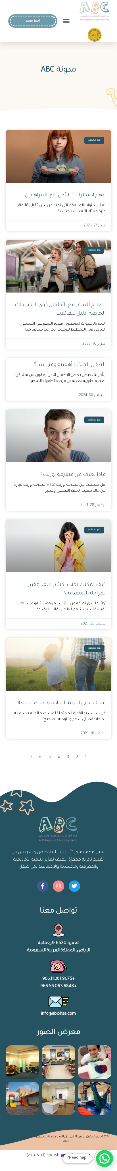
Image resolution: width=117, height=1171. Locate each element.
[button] (66, 21)
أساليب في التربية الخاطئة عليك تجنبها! (62, 703)
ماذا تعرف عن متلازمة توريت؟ (73, 475)
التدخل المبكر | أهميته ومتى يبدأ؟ (70, 365)
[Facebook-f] (42, 886)
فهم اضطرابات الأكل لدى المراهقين (65, 195)
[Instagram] (58, 886)
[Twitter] (74, 886)
